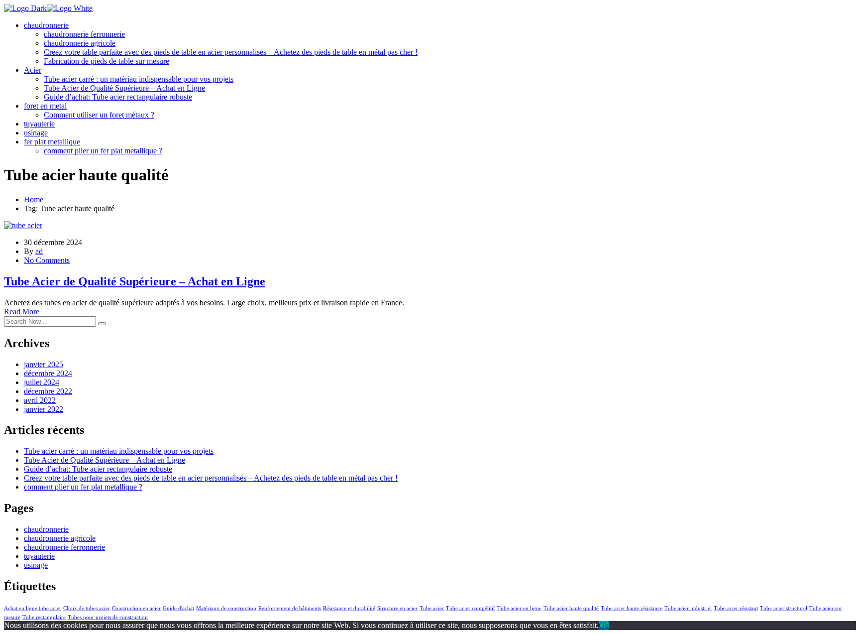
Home (33, 199)
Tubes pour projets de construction (108, 617)
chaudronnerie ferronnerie (84, 34)
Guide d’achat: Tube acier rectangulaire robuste (118, 97)
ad (39, 251)
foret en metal (45, 106)
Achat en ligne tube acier (32, 608)
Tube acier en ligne (519, 608)
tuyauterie (39, 124)
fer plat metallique (52, 141)
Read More (21, 311)
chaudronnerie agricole (79, 43)
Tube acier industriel (688, 608)
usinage (36, 132)
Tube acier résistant (736, 608)
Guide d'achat (178, 608)
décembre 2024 (48, 373)
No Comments (47, 260)
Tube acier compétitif (470, 608)
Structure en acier (397, 608)
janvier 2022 (43, 409)
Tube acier (432, 608)
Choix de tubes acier (86, 608)
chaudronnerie (46, 25)
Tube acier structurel (783, 608)
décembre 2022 (48, 391)
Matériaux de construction (226, 608)
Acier (32, 70)
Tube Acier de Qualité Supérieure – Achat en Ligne (124, 88)
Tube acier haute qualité (571, 608)
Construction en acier (136, 608)
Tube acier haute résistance (631, 608)
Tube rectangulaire (44, 617)
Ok (604, 625)
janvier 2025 (43, 364)
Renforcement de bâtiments (289, 608)
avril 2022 (40, 400)
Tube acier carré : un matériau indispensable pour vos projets (138, 79)
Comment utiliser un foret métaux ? (99, 115)
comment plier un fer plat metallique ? (103, 150)
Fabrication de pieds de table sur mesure (106, 61)
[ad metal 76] (25, 8)
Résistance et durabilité (349, 608)
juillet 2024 (41, 382)
